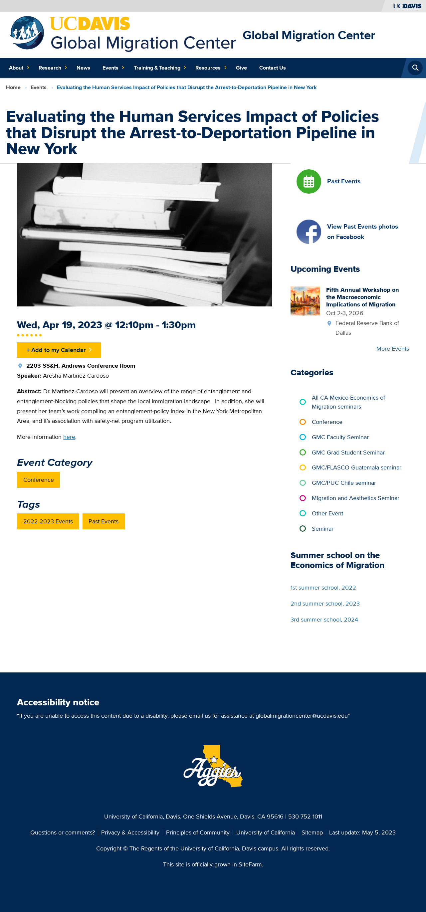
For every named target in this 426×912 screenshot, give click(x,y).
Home (13, 87)
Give (241, 68)
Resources (208, 68)
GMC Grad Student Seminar (348, 452)
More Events (392, 348)
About (16, 68)
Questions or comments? (62, 832)
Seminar (322, 528)
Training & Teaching (157, 68)
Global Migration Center (309, 35)
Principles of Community (198, 832)
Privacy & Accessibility (130, 832)
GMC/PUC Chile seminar (344, 482)
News (83, 68)
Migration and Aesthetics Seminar (355, 497)
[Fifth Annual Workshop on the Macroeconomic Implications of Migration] (305, 300)
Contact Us (272, 68)
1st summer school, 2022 (323, 587)
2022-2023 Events (48, 521)
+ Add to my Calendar (56, 349)
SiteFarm (250, 864)
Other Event (327, 513)
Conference (38, 479)
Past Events (103, 521)
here (69, 436)
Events (110, 68)
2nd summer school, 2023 (325, 603)
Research (50, 68)
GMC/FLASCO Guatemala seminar (356, 467)
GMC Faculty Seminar (340, 437)
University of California (265, 832)
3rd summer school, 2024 (324, 619)
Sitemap (312, 832)
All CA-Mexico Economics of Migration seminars (348, 402)
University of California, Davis (142, 816)
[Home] (123, 34)
